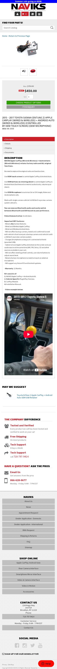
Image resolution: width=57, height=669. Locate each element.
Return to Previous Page (19, 36)
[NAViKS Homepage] (28, 8)
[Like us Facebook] (15, 646)
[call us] (33, 14)
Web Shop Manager (43, 668)
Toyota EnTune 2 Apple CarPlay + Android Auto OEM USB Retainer (34, 396)
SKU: (4, 128)
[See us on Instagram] (23, 646)
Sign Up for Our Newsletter (22, 654)
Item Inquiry (28, 107)
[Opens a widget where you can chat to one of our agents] (46, 664)
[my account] (17, 14)
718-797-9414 (21, 456)
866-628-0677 (18, 480)
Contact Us (28, 627)
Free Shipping (18, 436)
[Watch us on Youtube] (39, 646)
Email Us (15, 472)
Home (4, 36)
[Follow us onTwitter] (31, 646)
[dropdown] (39, 14)
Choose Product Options (28, 102)
